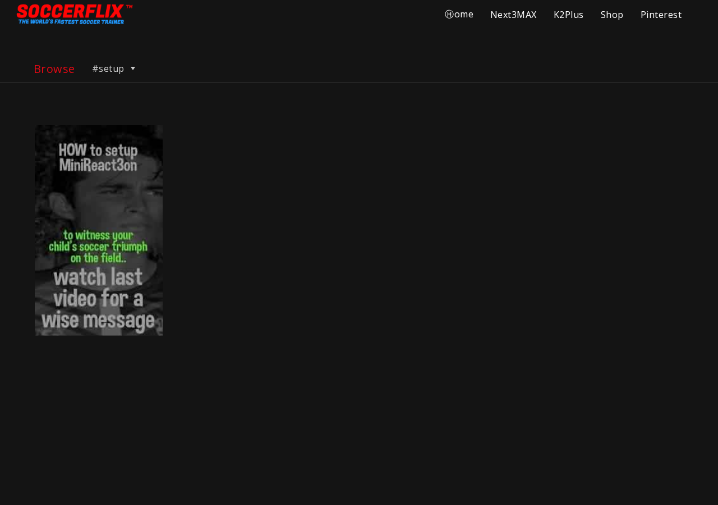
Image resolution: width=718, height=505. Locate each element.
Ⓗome (459, 14)
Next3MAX (513, 14)
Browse (54, 68)
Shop (612, 14)
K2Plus (569, 14)
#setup (109, 68)
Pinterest (661, 14)
